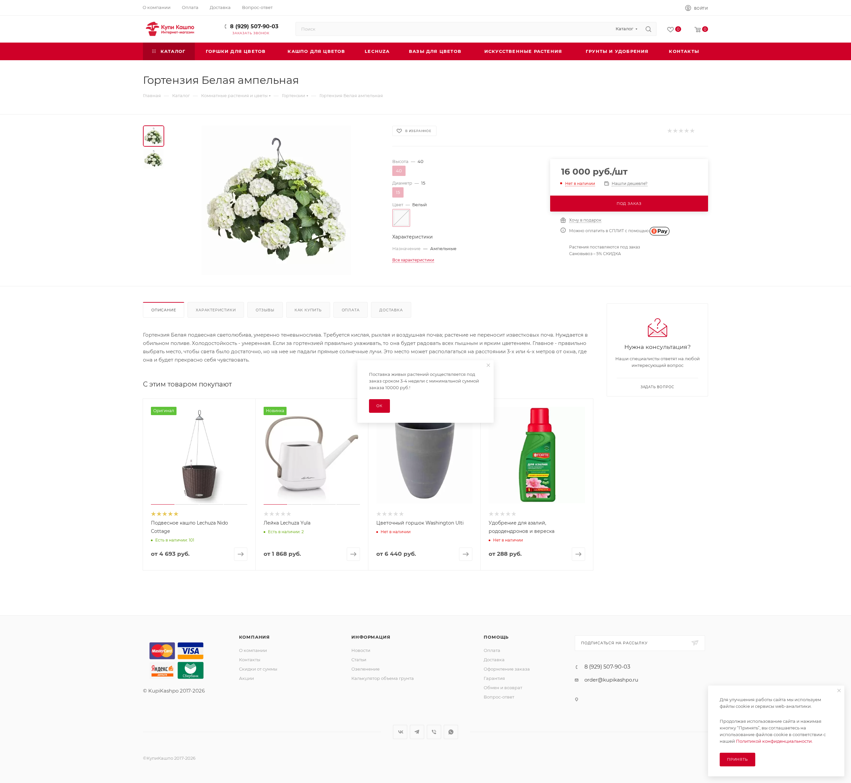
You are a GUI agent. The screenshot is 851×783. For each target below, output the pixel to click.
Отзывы (265, 310)
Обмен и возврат (503, 687)
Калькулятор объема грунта (382, 678)
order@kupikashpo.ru (611, 680)
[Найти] (648, 29)
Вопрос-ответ (499, 697)
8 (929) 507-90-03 (254, 26)
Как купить (308, 310)
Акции (246, 678)
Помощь (496, 637)
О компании (253, 650)
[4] (686, 131)
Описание (163, 310)
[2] (675, 131)
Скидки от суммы (258, 669)
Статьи (358, 659)
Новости (360, 650)
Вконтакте (400, 732)
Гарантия (494, 678)
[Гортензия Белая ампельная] (276, 200)
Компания (254, 637)
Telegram (417, 732)
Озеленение (365, 669)
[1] (669, 131)
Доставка (391, 310)
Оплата (351, 310)
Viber (434, 732)
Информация (370, 637)
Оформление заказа (507, 669)
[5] (692, 131)
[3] (680, 131)
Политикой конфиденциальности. (774, 741)
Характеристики (216, 310)
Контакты (249, 659)
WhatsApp (451, 732)
